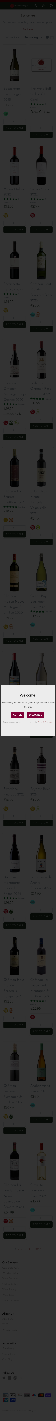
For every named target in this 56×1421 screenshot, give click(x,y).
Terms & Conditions (45, 722)
